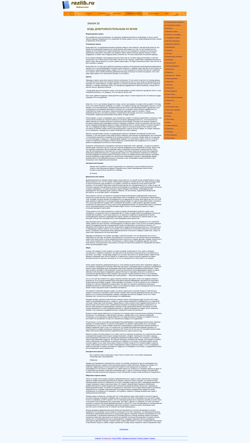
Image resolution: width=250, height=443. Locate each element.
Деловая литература (173, 41)
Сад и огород (170, 94)
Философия (170, 119)
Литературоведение (172, 66)
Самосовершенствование (174, 97)
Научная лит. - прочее (173, 75)
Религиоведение (171, 91)
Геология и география (173, 34)
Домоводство (170, 47)
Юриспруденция (171, 135)
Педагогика (170, 81)
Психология (170, 88)
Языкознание (170, 138)
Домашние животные (173, 44)
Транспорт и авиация (173, 110)
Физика (168, 116)
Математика (170, 69)
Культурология (171, 63)
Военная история (172, 31)
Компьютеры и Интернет (174, 56)
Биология (169, 28)
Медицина (169, 72)
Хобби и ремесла (172, 125)
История (169, 53)
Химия (168, 122)
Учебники (169, 113)
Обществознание (171, 78)
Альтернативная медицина (175, 22)
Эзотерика (169, 131)
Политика (169, 84)
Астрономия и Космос (173, 25)
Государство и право (173, 37)
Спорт (168, 103)
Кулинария (169, 59)
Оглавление (124, 429)
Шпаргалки (169, 128)
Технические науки (172, 106)
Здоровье (169, 50)
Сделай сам (170, 100)
